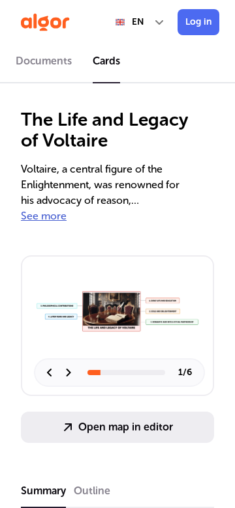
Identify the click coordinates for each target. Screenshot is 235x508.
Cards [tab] (106, 61)
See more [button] (44, 216)
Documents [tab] (44, 61)
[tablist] (117, 63)
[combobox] (140, 22)
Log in (198, 21)
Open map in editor (125, 427)
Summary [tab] (43, 491)
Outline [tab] (92, 491)
